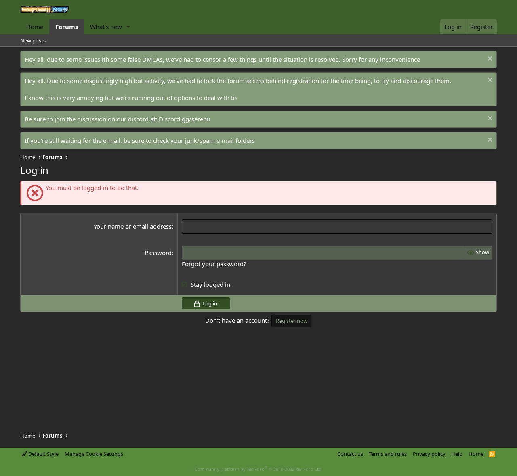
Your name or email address (133, 226)
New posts (33, 40)
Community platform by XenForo (259, 469)
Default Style (43, 453)
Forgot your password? (214, 264)
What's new (106, 27)
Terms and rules (388, 453)
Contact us (350, 453)
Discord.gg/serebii (184, 119)
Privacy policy (429, 453)
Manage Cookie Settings (94, 453)
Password (158, 252)
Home (34, 27)
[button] (128, 26)
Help (456, 453)
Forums (66, 27)
